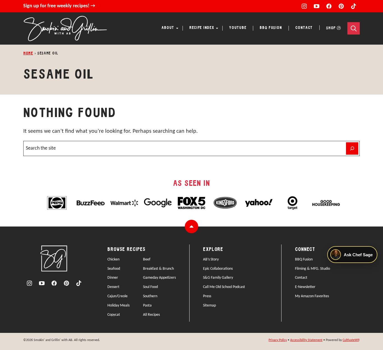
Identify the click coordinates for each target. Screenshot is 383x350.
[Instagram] (304, 6)
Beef (146, 259)
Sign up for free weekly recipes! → (59, 6)
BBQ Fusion (271, 28)
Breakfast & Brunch (158, 269)
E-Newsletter (305, 287)
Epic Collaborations (218, 269)
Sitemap (209, 305)
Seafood (113, 269)
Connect (305, 249)
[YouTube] (316, 6)
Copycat (113, 315)
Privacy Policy (278, 340)
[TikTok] (353, 6)
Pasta (147, 305)
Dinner (112, 278)
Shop (331, 28)
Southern (150, 296)
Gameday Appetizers (159, 278)
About (167, 28)
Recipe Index (201, 28)
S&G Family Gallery (218, 278)
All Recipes (151, 315)
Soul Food (150, 287)
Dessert (113, 287)
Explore (213, 249)
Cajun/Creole (117, 296)
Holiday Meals (118, 305)
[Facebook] (329, 6)
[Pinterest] (341, 6)
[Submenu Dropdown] (177, 28)
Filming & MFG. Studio (312, 269)
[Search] (353, 28)
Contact (304, 28)
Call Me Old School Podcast (224, 287)
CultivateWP (351, 340)
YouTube (237, 28)
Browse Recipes (126, 249)
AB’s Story (211, 259)
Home (28, 53)
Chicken (113, 259)
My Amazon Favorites (312, 296)
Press (207, 296)
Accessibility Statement (306, 340)
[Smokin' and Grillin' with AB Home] (65, 28)
